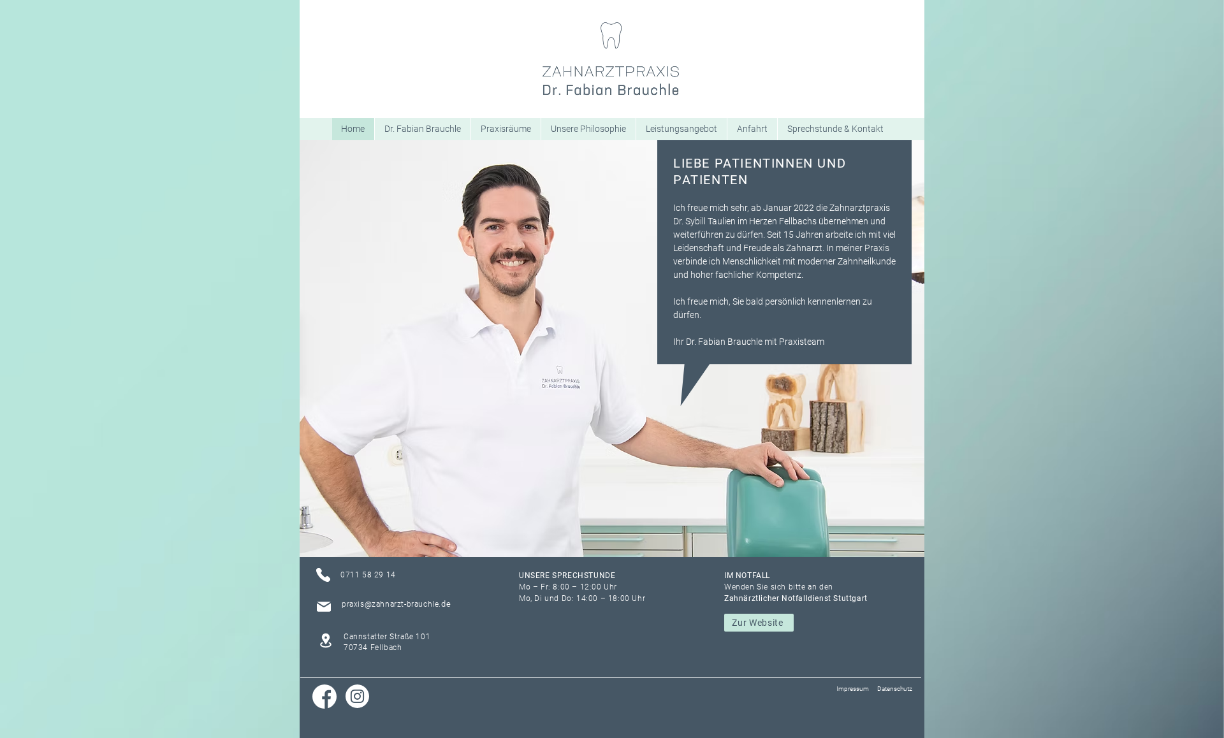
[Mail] (324, 607)
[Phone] (323, 575)
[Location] (325, 640)
